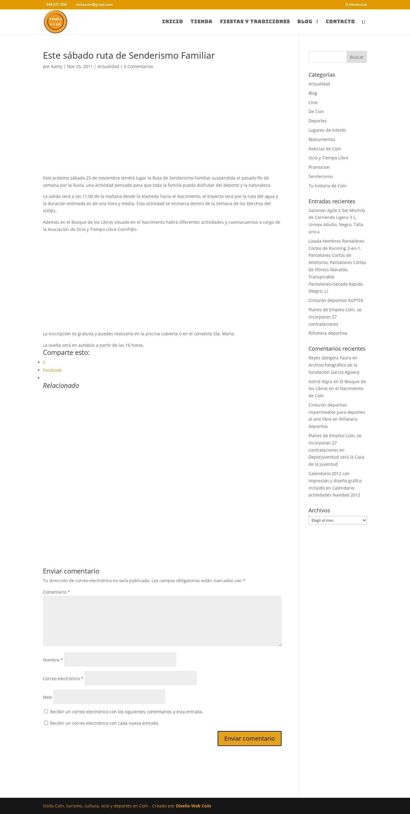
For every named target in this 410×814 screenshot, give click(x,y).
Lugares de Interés (327, 130)
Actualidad (108, 66)
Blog (304, 22)
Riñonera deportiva (328, 333)
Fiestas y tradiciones (255, 22)
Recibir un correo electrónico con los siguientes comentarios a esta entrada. (126, 711)
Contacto (340, 22)
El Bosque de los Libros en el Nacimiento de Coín (337, 389)
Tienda (202, 22)
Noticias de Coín (325, 149)
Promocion (319, 167)
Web (47, 697)
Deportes (318, 121)
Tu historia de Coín (328, 186)
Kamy (56, 66)
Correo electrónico (63, 678)
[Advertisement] (162, 130)
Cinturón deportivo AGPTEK (336, 300)
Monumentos (322, 139)
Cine (313, 102)
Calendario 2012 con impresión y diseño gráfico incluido (335, 481)
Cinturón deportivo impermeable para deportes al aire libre (337, 412)
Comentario (56, 592)
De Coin (316, 111)
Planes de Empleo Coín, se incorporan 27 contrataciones (335, 317)
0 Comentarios (138, 66)
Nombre (53, 660)
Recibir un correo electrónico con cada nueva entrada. (104, 723)
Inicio (172, 22)
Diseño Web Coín (193, 806)
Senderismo (321, 176)
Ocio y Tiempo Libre (328, 158)
